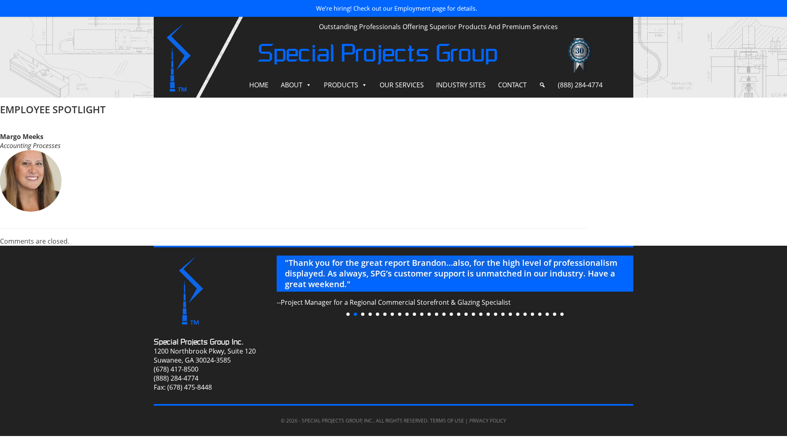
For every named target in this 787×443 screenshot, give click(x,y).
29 (554, 314)
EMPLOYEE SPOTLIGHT (53, 109)
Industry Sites (461, 84)
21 (495, 314)
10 (414, 314)
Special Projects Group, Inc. (337, 420)
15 (451, 314)
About (292, 84)
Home (258, 84)
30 (562, 314)
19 (480, 314)
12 (429, 314)
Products (341, 84)
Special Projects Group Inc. (198, 342)
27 (539, 314)
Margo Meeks (21, 136)
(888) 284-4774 (580, 84)
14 (444, 314)
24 (517, 314)
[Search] (542, 85)
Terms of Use (447, 420)
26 (532, 314)
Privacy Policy (487, 420)
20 (488, 314)
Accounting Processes (30, 145)
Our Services (402, 84)
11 (421, 314)
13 (436, 314)
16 (458, 314)
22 (503, 314)
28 (547, 314)
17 (466, 314)
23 (510, 314)
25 (525, 314)
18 (473, 314)
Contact (512, 84)
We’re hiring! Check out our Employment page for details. (396, 8)
